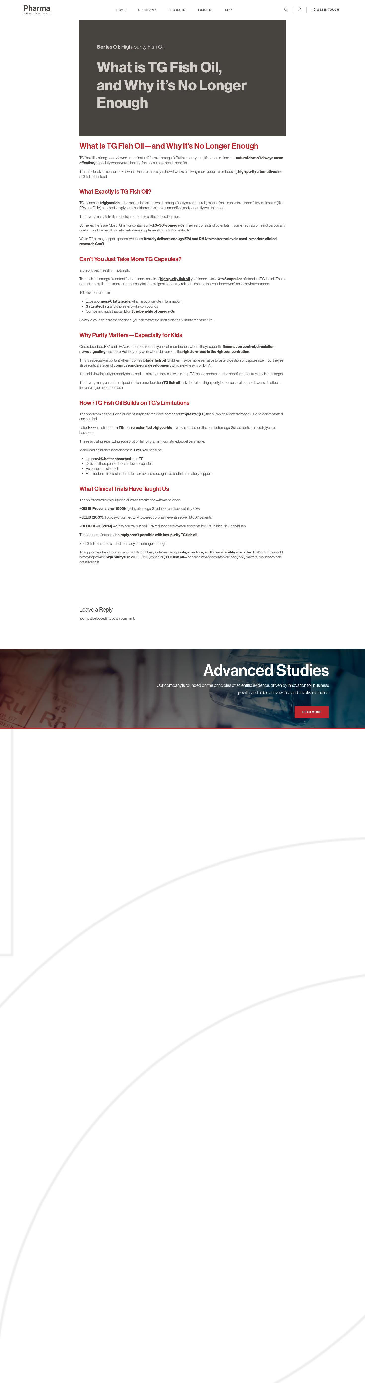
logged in (102, 618)
